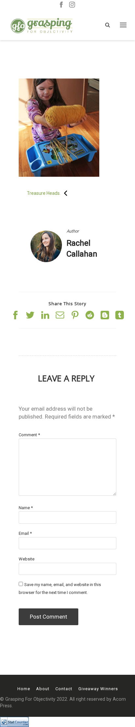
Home (23, 688)
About (42, 688)
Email (25, 533)
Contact (63, 688)
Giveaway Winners (98, 688)
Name (26, 507)
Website (26, 559)
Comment (29, 434)
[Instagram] (72, 5)
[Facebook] (61, 5)
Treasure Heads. (44, 193)
